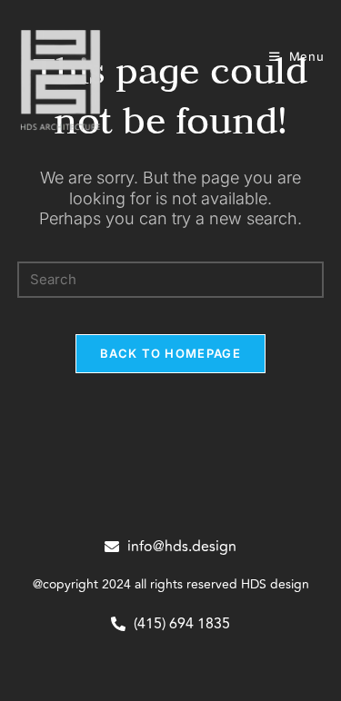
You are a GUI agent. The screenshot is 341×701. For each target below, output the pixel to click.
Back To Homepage (170, 353)
